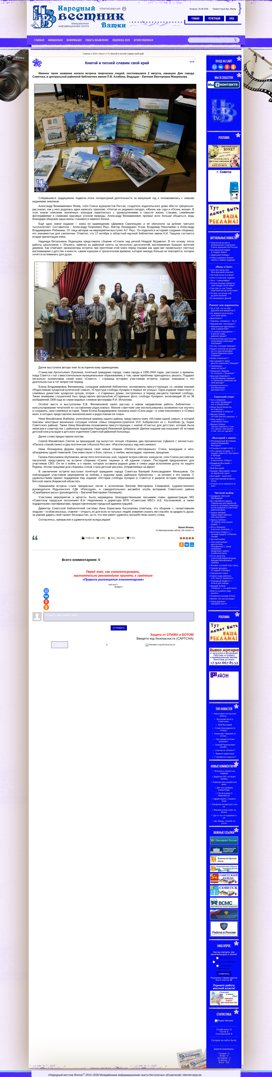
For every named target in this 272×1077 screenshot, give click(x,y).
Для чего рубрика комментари (225, 789)
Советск (89, 538)
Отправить (119, 628)
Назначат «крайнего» (226, 962)
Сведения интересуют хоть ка (225, 805)
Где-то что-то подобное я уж (224, 816)
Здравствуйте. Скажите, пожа (224, 800)
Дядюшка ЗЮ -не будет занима (225, 777)
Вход (231, 18)
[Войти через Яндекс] (46, 602)
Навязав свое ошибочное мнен (225, 783)
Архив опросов (230, 978)
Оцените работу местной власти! (224, 987)
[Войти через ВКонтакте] (46, 596)
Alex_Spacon (117, 538)
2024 (95, 54)
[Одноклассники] (181, 544)
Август (102, 54)
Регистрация (214, 18)
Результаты (216, 978)
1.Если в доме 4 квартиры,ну (224, 794)
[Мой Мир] (192, 544)
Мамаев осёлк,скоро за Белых (225, 811)
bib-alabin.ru (187, 530)
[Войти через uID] (46, 590)
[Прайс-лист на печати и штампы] (224, 201)
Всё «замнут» (226, 958)
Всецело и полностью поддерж (225, 772)
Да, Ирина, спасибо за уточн (224, 822)
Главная (195, 18)
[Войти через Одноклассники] (46, 607)
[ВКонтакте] (186, 544)
